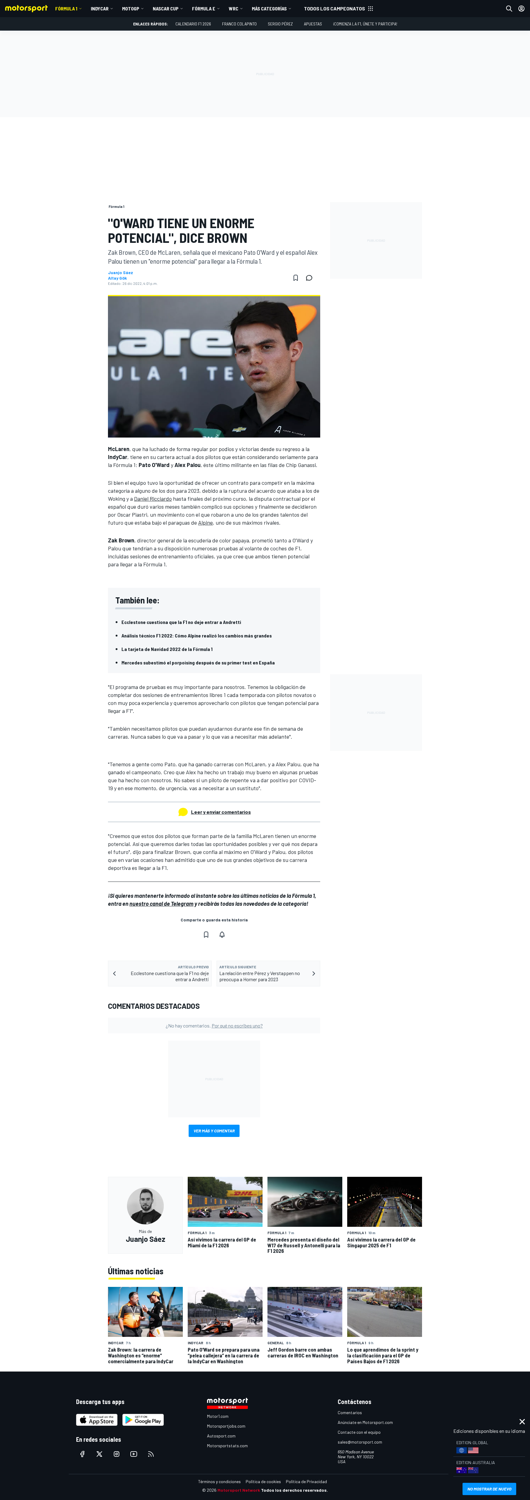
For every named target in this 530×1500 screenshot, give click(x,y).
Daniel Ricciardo (153, 498)
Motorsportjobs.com (226, 1426)
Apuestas (313, 23)
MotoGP (130, 8)
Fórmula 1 (66, 8)
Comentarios (350, 1412)
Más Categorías (269, 8)
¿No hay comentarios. (214, 1025)
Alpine (205, 522)
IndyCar (100, 8)
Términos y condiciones (219, 1481)
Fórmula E (203, 8)
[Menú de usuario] (521, 8)
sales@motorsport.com (360, 1442)
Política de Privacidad (306, 1481)
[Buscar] (509, 8)
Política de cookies (263, 1481)
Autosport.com (221, 1435)
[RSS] (151, 1454)
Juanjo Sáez (120, 272)
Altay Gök (117, 278)
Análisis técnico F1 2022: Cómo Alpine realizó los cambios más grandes (196, 635)
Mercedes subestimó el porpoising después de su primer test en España (198, 662)
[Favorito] (296, 278)
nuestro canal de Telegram (161, 903)
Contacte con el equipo (359, 1432)
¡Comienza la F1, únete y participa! (365, 23)
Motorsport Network (238, 1490)
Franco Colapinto (239, 23)
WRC (233, 8)
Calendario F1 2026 (193, 23)
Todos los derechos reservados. (294, 1490)
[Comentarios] (311, 278)
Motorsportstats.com (227, 1445)
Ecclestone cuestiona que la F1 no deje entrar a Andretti (181, 622)
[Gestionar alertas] (222, 934)
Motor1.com (218, 1416)
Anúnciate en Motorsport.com (365, 1422)
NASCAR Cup (166, 8)
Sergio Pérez (280, 23)
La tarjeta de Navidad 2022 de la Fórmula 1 (167, 649)
